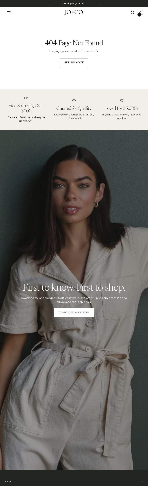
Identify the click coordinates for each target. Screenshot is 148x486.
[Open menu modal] (8, 12)
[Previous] (48, 3)
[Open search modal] (132, 12)
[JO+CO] (74, 12)
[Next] (100, 3)
